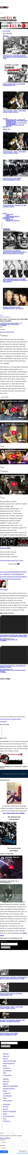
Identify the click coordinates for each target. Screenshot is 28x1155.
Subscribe (4, 941)
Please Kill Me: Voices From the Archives (16, 123)
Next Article (4, 577)
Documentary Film (19, 670)
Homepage (6, 1104)
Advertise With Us (13, 220)
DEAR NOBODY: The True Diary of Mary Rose (16, 121)
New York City (16, 560)
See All (5, 36)
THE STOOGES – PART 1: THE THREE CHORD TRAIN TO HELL (14, 111)
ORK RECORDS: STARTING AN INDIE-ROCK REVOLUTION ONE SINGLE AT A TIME (15, 57)
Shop (5, 213)
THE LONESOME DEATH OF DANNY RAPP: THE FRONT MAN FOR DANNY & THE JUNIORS (15, 280)
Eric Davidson (3, 669)
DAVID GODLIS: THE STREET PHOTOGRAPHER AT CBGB (12, 179)
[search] (14, 1133)
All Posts (6, 31)
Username (3, 1139)
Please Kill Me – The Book (15, 119)
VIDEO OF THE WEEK (9, 1061)
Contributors (7, 1070)
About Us (9, 219)
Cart (8, 215)
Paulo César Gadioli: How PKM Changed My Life (14, 84)
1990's (2, 560)
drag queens (8, 560)
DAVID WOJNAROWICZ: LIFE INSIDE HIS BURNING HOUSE (13, 666)
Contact (6, 218)
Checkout (10, 214)
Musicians (14, 639)
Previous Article (5, 572)
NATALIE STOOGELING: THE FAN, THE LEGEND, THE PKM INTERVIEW (12, 1020)
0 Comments (3, 325)
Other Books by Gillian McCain (15, 125)
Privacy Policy (7, 1075)
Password (2, 1145)
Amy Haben (10, 323)
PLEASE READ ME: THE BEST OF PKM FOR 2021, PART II (14, 206)
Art (18, 324)
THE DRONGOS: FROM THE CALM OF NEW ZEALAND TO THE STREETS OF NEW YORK (13, 636)
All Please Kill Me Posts (6, 324)
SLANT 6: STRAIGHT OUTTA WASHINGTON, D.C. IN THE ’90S (13, 308)
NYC (22, 560)
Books (5, 118)
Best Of (6, 127)
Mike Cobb (2, 638)
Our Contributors (8, 1116)
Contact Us (6, 1068)
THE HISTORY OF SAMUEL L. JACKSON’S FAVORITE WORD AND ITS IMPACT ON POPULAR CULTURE (15, 252)
